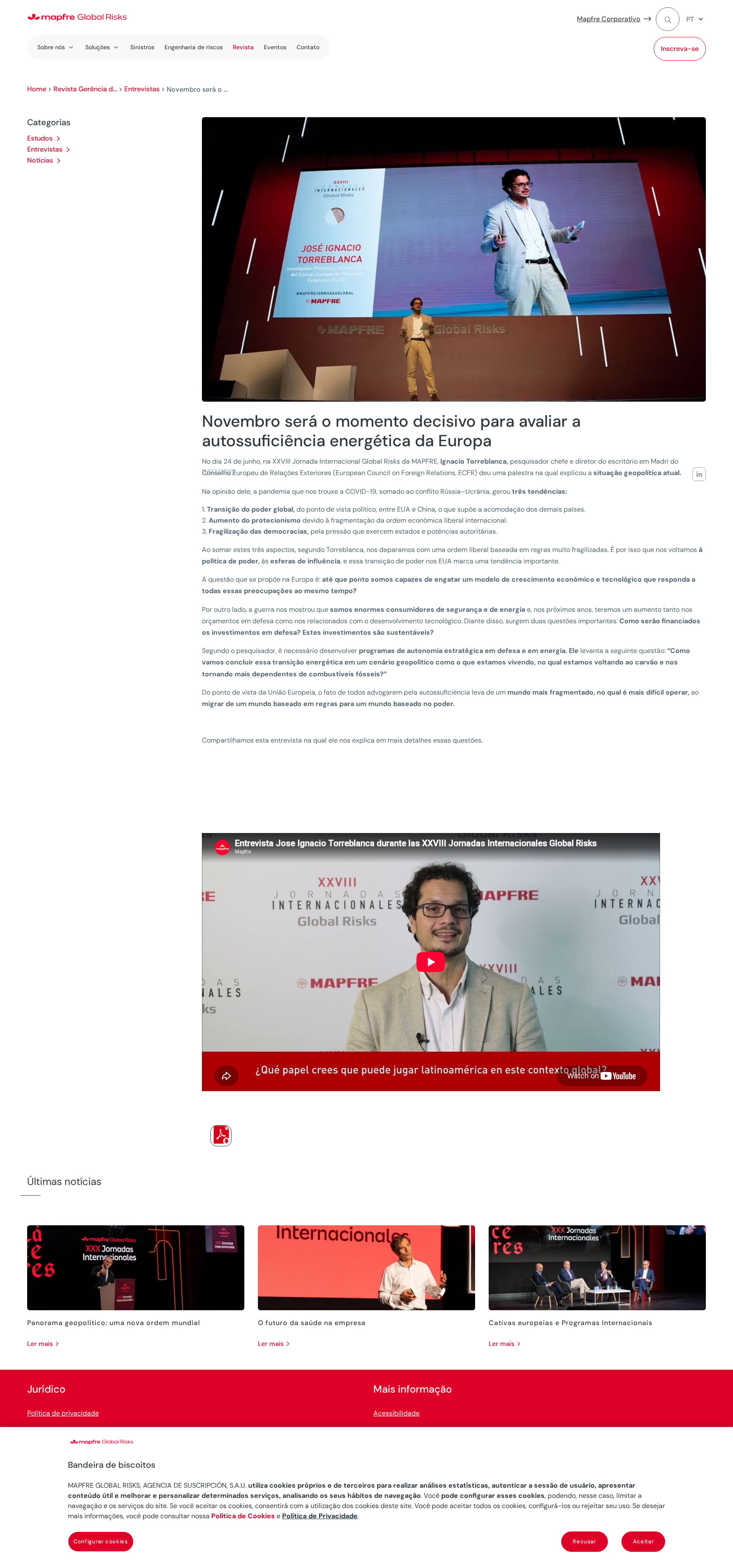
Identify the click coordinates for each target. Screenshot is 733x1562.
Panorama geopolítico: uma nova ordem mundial (113, 1322)
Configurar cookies (100, 1541)
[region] (366, 1494)
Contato (308, 47)
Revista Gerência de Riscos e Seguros (85, 88)
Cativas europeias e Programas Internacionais (570, 1322)
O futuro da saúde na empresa (312, 1322)
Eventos (275, 47)
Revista (243, 47)
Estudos (40, 138)
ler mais (40, 1344)
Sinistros (142, 47)
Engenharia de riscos (194, 47)
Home (36, 88)
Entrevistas (141, 88)
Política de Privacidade (320, 1515)
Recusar (584, 1541)
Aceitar (643, 1541)
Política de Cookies (243, 1515)
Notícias (40, 160)
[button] (696, 19)
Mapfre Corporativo (609, 18)
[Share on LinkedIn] (699, 474)
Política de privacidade (63, 1413)
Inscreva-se (680, 48)
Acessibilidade (396, 1413)
